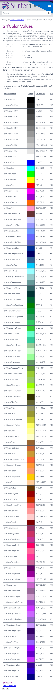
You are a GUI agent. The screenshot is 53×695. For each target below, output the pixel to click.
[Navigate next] (7, 688)
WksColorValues (9, 685)
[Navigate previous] (3, 688)
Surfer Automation (17, 20)
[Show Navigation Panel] (50, 6)
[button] (49, 13)
